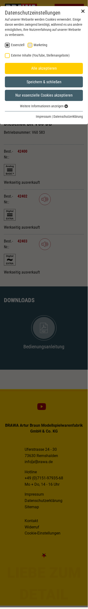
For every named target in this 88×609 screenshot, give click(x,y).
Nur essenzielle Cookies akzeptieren (44, 95)
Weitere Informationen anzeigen (42, 106)
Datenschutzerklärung (68, 116)
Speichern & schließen (44, 82)
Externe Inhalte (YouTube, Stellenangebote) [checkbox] (40, 55)
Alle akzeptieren (44, 68)
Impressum (43, 116)
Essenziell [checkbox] (17, 45)
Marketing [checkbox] (40, 45)
